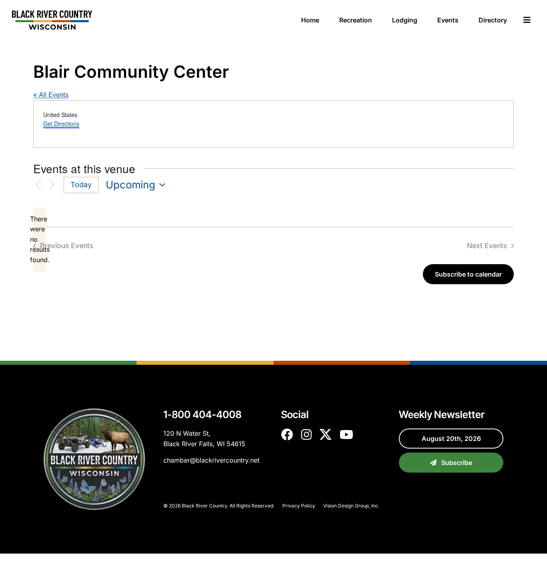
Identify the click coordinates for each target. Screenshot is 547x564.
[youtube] (346, 435)
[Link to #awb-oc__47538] (527, 20)
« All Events (50, 95)
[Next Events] (51, 185)
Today (81, 184)
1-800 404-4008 (202, 414)
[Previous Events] (38, 185)
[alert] (39, 240)
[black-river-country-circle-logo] (94, 412)
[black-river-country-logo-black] (52, 14)
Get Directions (61, 123)
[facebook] (287, 435)
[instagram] (306, 435)
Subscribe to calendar (468, 274)
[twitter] (326, 435)
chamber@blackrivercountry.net (211, 460)
